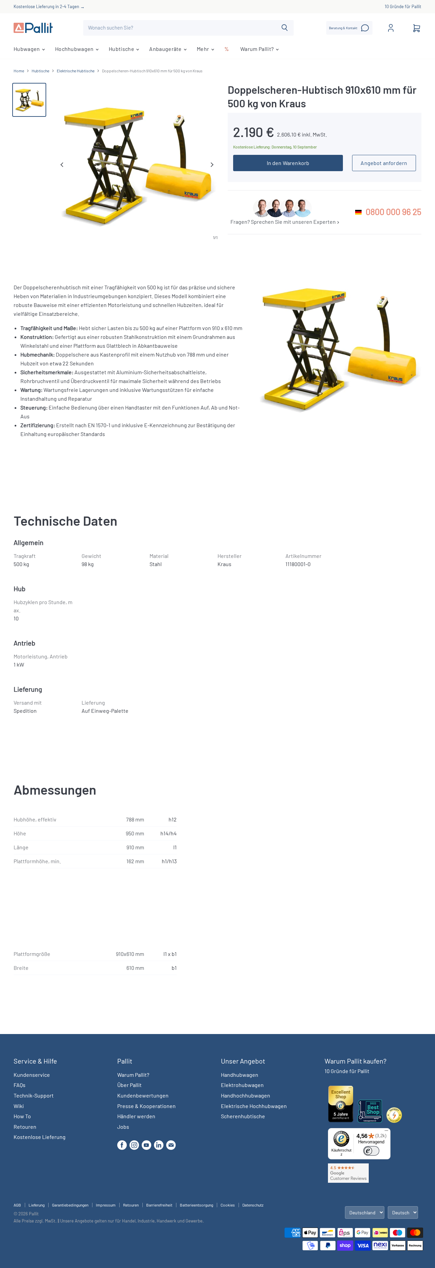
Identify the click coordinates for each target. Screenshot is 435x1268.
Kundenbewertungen (143, 1095)
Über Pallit (129, 1085)
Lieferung (37, 1204)
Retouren (25, 1126)
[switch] (371, 1151)
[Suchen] (285, 28)
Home (19, 71)
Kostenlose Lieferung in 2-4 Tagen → (49, 6)
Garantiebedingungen (70, 1204)
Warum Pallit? (257, 49)
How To (22, 1116)
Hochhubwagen (75, 49)
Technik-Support (34, 1095)
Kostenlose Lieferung (40, 1137)
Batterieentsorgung (196, 1204)
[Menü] (386, 1132)
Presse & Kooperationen (146, 1106)
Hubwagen (27, 49)
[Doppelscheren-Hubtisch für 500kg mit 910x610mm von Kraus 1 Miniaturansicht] (29, 100)
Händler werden (136, 1116)
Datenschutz (252, 1204)
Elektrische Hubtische (75, 71)
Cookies (228, 1204)
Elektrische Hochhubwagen (254, 1106)
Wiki (19, 1106)
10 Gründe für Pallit (403, 6)
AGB (17, 1204)
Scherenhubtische (243, 1116)
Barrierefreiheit (159, 1204)
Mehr (203, 49)
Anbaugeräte (166, 49)
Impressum (106, 1204)
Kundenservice (32, 1074)
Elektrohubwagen (242, 1085)
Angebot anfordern (384, 163)
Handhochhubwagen (245, 1095)
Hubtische (122, 49)
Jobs (123, 1126)
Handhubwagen (239, 1074)
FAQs (19, 1085)
